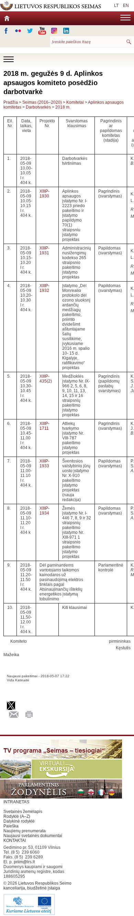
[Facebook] (6, 31)
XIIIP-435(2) (46, 379)
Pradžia (10, 102)
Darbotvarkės (38, 107)
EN (126, 5)
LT (116, 5)
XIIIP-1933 (44, 463)
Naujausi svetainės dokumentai (32, 835)
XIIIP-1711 (44, 426)
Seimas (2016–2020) (42, 102)
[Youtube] (42, 31)
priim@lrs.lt (24, 861)
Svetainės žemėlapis (22, 811)
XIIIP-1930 (44, 194)
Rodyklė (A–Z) (16, 816)
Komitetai (75, 102)
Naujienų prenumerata (24, 830)
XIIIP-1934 (44, 511)
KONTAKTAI (14, 840)
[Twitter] (30, 31)
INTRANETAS (16, 802)
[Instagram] (54, 31)
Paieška (11, 826)
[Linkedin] (66, 31)
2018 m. (62, 107)
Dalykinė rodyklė (19, 821)
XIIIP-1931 (44, 250)
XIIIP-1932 (44, 288)
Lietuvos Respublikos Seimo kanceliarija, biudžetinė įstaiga (37, 885)
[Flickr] (18, 31)
